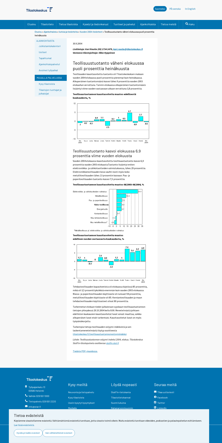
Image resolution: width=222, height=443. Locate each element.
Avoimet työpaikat (48, 70)
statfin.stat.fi (112, 343)
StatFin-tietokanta (121, 392)
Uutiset (43, 52)
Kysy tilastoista (47, 83)
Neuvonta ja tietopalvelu (81, 392)
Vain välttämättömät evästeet (58, 433)
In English (191, 8)
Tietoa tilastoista (68, 24)
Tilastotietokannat (121, 397)
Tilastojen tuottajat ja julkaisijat (50, 91)
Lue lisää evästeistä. (24, 425)
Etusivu (31, 24)
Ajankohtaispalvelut (49, 64)
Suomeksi (160, 8)
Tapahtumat (45, 58)
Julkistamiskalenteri (50, 46)
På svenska (175, 8)
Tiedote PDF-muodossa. (85, 351)
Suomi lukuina (118, 402)
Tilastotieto (47, 24)
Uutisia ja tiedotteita (68, 32)
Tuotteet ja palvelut (124, 24)
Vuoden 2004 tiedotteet (91, 32)
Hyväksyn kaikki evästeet (28, 433)
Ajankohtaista (148, 24)
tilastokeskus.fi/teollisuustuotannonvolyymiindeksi (100, 334)
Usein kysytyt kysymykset (81, 402)
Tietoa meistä (168, 24)
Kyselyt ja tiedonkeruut (95, 24)
